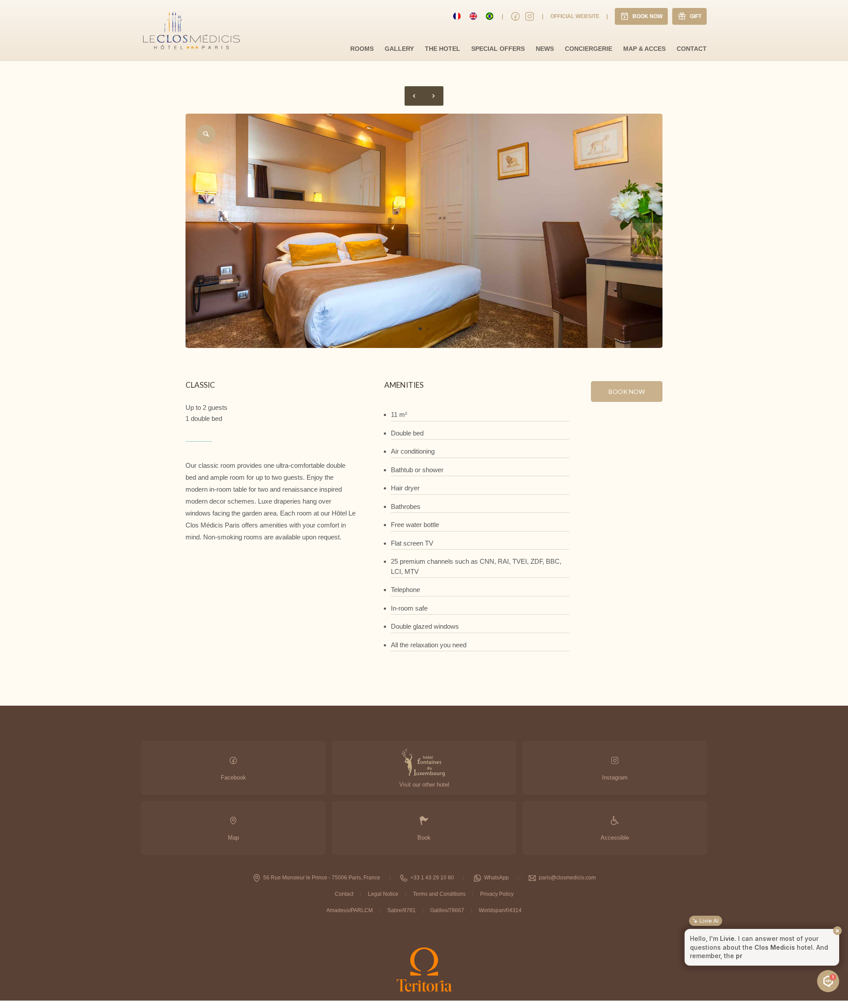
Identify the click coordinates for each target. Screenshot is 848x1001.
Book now (627, 391)
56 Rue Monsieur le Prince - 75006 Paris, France (321, 878)
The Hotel (442, 49)
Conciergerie (588, 49)
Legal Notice (383, 894)
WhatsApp (496, 878)
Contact (692, 49)
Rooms (362, 49)
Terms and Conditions (439, 894)
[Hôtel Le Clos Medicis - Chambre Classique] (424, 345)
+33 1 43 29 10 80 (432, 878)
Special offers (498, 49)
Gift (695, 16)
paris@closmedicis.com (567, 878)
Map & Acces (644, 49)
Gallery (399, 49)
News (545, 49)
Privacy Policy (497, 894)
